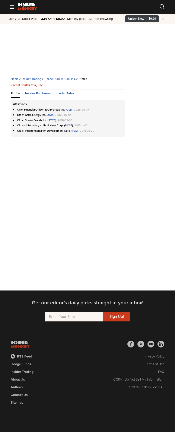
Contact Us (19, 394)
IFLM (75, 131)
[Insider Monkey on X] (142, 344)
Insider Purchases (38, 93)
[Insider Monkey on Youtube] (152, 344)
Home (15, 79)
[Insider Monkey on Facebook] (132, 344)
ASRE (50, 115)
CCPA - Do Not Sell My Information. (138, 379)
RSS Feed (24, 356)
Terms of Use (154, 364)
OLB (69, 110)
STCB (51, 120)
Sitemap (17, 402)
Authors (17, 387)
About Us (18, 379)
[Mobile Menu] (12, 7)
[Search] (162, 6)
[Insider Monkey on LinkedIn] (161, 344)
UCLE (68, 125)
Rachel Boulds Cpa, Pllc (60, 79)
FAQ (161, 371)
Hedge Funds (21, 364)
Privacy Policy (154, 356)
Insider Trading (31, 79)
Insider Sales (65, 93)
